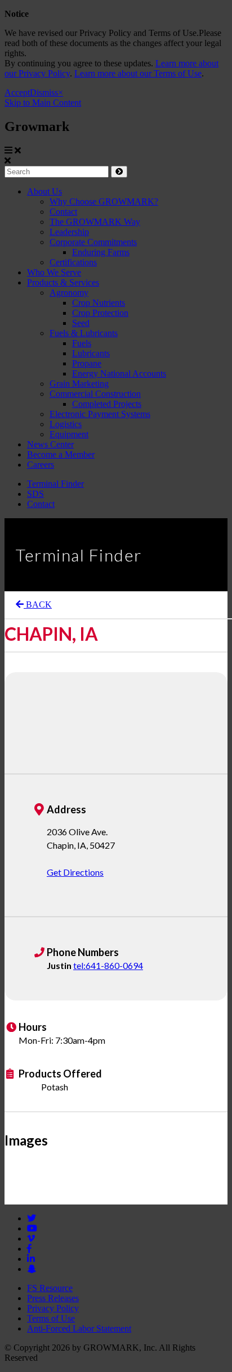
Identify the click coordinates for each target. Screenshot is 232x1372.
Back (38, 604)
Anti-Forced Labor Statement (79, 1328)
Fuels (81, 343)
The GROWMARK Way (95, 222)
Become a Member (61, 454)
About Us (44, 191)
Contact (63, 211)
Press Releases (53, 1298)
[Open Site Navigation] (8, 150)
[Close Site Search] (8, 160)
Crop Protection (100, 313)
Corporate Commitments (93, 242)
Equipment (69, 434)
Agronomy (69, 292)
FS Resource (50, 1288)
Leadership (69, 232)
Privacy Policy (53, 1308)
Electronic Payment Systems (100, 414)
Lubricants (91, 353)
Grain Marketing (79, 383)
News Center (50, 444)
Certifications (73, 262)
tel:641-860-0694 (108, 965)
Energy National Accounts (119, 373)
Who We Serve (54, 272)
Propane (86, 363)
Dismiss (44, 92)
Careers (40, 464)
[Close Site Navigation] (18, 150)
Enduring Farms (101, 252)
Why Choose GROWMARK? (104, 201)
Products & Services (63, 282)
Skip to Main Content (43, 102)
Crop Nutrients (98, 302)
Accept (17, 92)
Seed (81, 323)
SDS (35, 494)
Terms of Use (51, 1318)
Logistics (66, 424)
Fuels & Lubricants (84, 333)
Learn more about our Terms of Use (138, 73)
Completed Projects (106, 404)
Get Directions (75, 872)
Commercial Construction (95, 394)
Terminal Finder (55, 483)
